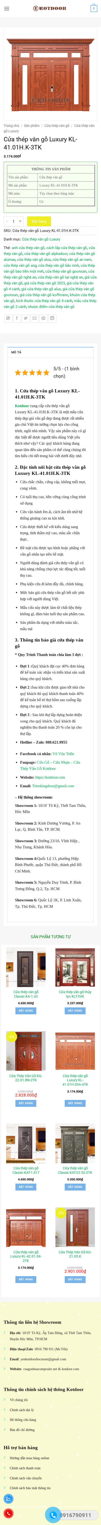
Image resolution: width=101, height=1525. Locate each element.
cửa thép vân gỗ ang (20, 265)
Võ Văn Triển (63, 754)
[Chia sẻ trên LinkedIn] (52, 319)
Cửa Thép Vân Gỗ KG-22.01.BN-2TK (25, 1078)
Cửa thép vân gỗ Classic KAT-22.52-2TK (75, 1170)
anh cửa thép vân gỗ (28, 248)
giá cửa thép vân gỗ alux (41, 289)
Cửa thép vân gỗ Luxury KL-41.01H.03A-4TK (75, 1080)
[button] (7, 8)
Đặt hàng (39, 221)
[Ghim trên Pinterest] (43, 319)
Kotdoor (22, 406)
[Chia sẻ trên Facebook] (17, 319)
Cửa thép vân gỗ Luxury (41, 239)
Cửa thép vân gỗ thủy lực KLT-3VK (75, 994)
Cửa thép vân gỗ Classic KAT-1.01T (26, 1170)
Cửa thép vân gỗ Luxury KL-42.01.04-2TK (25, 1256)
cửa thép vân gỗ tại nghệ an (60, 277)
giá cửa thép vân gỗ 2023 (44, 283)
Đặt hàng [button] (26, 1010)
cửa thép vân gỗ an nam (71, 259)
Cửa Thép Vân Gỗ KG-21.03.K (75, 1254)
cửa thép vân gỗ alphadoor (45, 254)
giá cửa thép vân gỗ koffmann (44, 295)
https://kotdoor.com (50, 777)
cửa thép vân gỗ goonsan (66, 271)
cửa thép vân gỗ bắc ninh (58, 265)
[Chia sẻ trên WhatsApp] (8, 319)
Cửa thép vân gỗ (56, 126)
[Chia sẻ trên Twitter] (26, 319)
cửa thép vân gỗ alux (34, 259)
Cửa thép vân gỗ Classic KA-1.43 (25, 994)
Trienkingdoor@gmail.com (53, 786)
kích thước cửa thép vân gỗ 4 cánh (44, 301)
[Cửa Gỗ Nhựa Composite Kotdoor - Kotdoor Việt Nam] (50, 8)
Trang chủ (11, 126)
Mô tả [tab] (16, 352)
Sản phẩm (31, 126)
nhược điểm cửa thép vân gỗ (51, 307)
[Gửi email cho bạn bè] (35, 319)
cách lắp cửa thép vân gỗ (66, 248)
